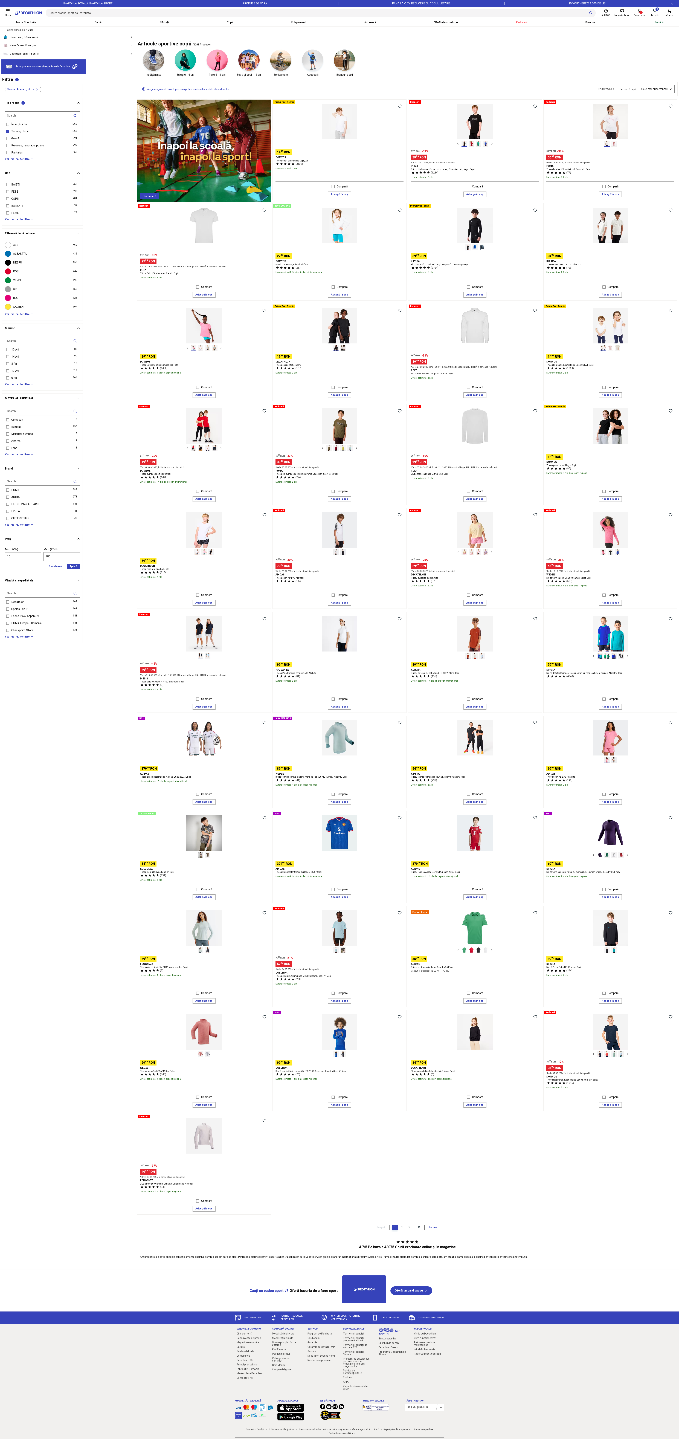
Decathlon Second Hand (321, 1355)
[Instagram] (335, 1407)
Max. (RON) (50, 549)
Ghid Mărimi (278, 1365)
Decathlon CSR (245, 1360)
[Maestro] (254, 1408)
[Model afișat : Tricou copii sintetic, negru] (336, 348)
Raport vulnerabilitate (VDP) (355, 1387)
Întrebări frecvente (424, 1349)
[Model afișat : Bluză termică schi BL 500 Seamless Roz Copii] (603, 552)
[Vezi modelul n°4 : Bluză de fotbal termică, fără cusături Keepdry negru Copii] (621, 656)
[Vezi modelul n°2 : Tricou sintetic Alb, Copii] (343, 348)
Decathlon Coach (388, 1347)
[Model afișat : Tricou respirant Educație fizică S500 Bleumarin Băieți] (600, 1054)
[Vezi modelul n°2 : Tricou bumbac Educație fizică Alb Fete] (200, 348)
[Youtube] (329, 1407)
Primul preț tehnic (247, 1364)
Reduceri (521, 22)
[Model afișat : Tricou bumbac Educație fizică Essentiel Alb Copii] (603, 348)
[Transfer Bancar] (262, 1409)
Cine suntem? (244, 1333)
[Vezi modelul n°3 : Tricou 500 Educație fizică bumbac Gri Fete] (207, 348)
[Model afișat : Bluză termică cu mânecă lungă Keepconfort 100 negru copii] (468, 247)
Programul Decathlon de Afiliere (392, 1353)
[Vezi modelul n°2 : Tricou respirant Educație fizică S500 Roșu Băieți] (607, 1054)
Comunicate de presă (249, 1338)
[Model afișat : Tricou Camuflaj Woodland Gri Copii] (200, 855)
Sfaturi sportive (387, 1338)
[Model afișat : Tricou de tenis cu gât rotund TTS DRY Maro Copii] (468, 656)
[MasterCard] (246, 1408)
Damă (97, 22)
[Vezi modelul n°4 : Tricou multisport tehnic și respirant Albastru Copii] (621, 1054)
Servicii (659, 22)
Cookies (347, 1377)
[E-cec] (238, 1417)
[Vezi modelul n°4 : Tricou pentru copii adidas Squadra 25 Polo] (485, 950)
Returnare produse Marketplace (424, 1343)
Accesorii (370, 22)
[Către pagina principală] (28, 13)
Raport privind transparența (397, 1429)
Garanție (312, 1342)
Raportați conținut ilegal (427, 1354)
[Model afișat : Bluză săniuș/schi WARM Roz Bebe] (200, 1054)
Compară (342, 186)
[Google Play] (290, 1418)
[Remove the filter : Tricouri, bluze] (37, 89)
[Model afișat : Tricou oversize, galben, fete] (464, 552)
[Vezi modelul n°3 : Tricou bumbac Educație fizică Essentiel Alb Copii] (207, 448)
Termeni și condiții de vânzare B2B (355, 1346)
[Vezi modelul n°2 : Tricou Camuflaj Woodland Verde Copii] (207, 855)
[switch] (9, 66)
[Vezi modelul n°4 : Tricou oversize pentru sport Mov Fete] (485, 552)
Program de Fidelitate (319, 1333)
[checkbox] (42, 245)
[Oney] (246, 1415)
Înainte (433, 1227)
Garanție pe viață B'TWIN (321, 1347)
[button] (23, 89)
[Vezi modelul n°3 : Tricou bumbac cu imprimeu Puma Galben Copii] (343, 448)
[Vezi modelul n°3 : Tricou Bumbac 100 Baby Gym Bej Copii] (617, 348)
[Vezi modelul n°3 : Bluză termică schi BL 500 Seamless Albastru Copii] (617, 552)
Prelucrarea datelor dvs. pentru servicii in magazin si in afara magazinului (356, 1362)
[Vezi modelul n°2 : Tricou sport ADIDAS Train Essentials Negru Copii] (343, 552)
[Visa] (238, 1407)
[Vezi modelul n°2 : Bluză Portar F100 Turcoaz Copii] (614, 950)
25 (419, 1227)
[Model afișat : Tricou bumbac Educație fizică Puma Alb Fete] (607, 144)
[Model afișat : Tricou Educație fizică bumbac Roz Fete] (193, 348)
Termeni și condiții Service (353, 1353)
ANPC (346, 1382)
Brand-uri (590, 22)
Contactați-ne (245, 1378)
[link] (149, 196)
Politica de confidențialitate (352, 1371)
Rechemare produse (319, 1360)
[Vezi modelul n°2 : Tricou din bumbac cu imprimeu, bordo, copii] (336, 448)
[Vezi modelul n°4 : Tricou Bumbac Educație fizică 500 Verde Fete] (214, 348)
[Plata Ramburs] (254, 1416)
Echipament (298, 22)
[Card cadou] (270, 1408)
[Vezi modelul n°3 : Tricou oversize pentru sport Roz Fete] (478, 552)
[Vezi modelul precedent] (458, 143)
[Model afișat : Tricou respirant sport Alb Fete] (197, 552)
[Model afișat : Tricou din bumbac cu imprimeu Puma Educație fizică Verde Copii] (329, 448)
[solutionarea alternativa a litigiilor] (375, 1408)
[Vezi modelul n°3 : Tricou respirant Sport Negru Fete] (211, 552)
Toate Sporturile (26, 22)
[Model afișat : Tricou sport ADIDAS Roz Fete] (607, 760)
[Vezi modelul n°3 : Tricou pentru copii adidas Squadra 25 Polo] (478, 950)
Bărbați (164, 22)
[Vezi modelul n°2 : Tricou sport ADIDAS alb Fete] (614, 760)
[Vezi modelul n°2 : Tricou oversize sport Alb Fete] (471, 552)
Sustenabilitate (245, 1351)
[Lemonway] (262, 1415)
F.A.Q (376, 1429)
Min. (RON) (11, 549)
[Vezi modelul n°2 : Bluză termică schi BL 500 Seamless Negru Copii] (610, 552)
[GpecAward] (330, 1418)
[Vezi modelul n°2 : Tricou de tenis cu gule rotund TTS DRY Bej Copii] (475, 656)
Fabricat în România (248, 1369)
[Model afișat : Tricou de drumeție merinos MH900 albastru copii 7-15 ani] (336, 950)
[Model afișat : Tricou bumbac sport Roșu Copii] (193, 448)
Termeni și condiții (353, 1333)
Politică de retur (281, 1354)
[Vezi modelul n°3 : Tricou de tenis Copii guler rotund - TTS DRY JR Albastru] (482, 656)
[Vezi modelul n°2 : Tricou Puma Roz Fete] (614, 144)
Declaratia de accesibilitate (342, 1433)
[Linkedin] (341, 1407)
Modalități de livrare (283, 1333)
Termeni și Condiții (255, 1429)
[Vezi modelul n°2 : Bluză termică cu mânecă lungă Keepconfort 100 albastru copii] (475, 247)
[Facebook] (322, 1407)
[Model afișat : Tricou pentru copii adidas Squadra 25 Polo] (464, 950)
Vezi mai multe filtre (17, 159)
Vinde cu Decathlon (425, 1333)
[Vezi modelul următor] (492, 143)
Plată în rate (279, 1349)
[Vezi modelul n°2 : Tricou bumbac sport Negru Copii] (200, 448)
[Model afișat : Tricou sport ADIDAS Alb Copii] (336, 552)
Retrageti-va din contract (281, 1359)
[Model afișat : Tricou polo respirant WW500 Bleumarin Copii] (200, 656)
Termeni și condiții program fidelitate (353, 1339)
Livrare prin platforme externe (284, 1343)
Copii (230, 22)
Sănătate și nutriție (446, 22)
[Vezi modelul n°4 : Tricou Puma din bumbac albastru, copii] (350, 448)
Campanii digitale (282, 1369)
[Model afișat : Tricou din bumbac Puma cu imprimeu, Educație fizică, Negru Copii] (464, 144)
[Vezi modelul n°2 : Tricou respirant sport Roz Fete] (204, 552)
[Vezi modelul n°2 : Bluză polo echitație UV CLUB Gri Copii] (207, 950)
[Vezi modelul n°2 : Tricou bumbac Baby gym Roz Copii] (610, 348)
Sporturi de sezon (389, 1343)
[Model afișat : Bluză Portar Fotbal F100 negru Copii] (607, 950)
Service (311, 1351)
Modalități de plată (282, 1338)
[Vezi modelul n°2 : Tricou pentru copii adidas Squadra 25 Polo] (471, 950)
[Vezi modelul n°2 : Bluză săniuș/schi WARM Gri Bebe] (207, 1054)
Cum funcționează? (425, 1338)
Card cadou (313, 1338)
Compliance (243, 1355)
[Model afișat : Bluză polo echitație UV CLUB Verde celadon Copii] (200, 950)
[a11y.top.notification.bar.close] (672, 3)
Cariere (241, 1347)
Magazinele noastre (248, 1342)
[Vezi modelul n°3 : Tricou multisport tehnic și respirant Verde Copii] (614, 1054)
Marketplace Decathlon (250, 1373)
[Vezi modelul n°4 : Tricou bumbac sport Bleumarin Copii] (214, 448)
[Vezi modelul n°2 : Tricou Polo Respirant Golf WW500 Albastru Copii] (207, 656)
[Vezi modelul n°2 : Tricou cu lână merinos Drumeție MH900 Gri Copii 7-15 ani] (343, 950)
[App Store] (290, 1410)
